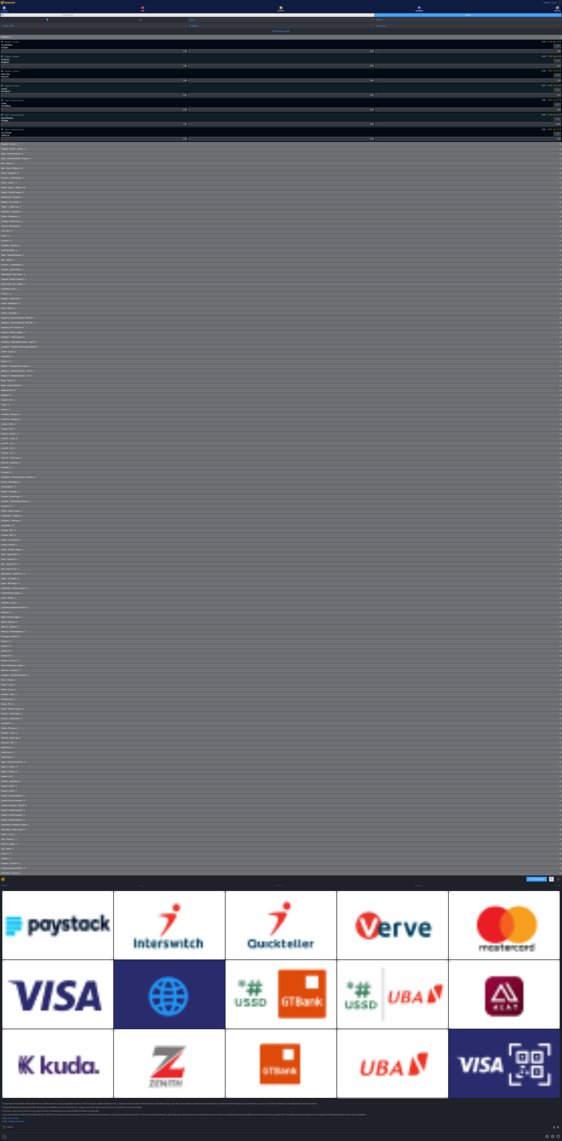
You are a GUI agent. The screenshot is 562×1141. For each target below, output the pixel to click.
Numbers (418, 885)
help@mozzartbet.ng (16, 1121)
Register (547, 3)
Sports (4, 885)
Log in (554, 3)
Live (141, 885)
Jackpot (279, 885)
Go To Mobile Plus (536, 879)
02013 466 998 (12, 1118)
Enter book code (281, 31)
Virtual (558, 885)
